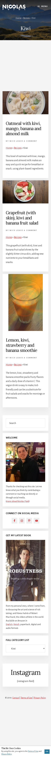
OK (47, 751)
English (9, 624)
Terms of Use (26, 698)
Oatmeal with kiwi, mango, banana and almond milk (23, 128)
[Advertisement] (25, 64)
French (16, 624)
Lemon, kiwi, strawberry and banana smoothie (21, 345)
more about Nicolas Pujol (17, 501)
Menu (44, 6)
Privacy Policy (40, 698)
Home (18, 18)
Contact (15, 698)
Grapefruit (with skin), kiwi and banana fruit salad (22, 218)
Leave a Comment (26, 141)
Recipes (26, 18)
